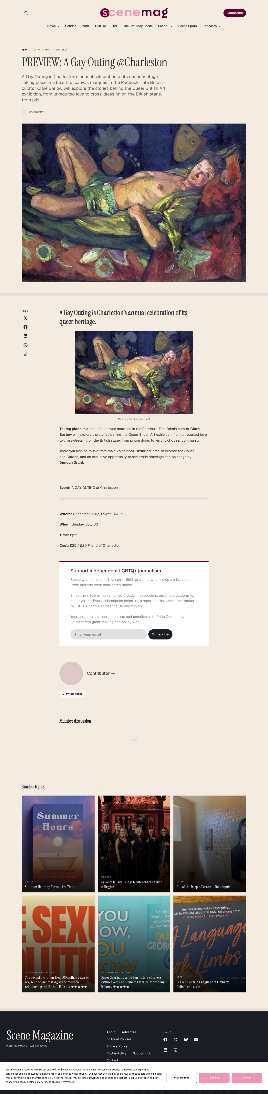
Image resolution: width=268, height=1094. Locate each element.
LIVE (114, 26)
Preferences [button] (68, 1082)
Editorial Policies (119, 1039)
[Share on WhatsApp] (25, 345)
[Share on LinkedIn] (25, 336)
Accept (246, 1077)
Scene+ (164, 26)
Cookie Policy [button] (142, 1078)
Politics (70, 26)
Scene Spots (187, 26)
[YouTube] (196, 1040)
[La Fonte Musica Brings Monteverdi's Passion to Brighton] (134, 844)
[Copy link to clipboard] (25, 354)
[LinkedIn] (165, 1050)
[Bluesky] (186, 1040)
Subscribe (235, 13)
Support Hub (142, 1053)
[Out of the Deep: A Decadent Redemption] (209, 844)
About (111, 1032)
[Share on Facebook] (25, 327)
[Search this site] (26, 13)
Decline (214, 1077)
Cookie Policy (117, 1053)
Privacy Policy (117, 1046)
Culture (100, 26)
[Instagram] (176, 1050)
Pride (86, 26)
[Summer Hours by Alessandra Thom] (58, 844)
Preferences (182, 1077)
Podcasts (210, 26)
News (52, 26)
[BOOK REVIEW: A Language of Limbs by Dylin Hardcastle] (209, 944)
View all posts (73, 694)
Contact (112, 1060)
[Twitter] (176, 1040)
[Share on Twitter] (25, 318)
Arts (24, 50)
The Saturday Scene (138, 26)
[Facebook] (165, 1040)
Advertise (129, 1032)
